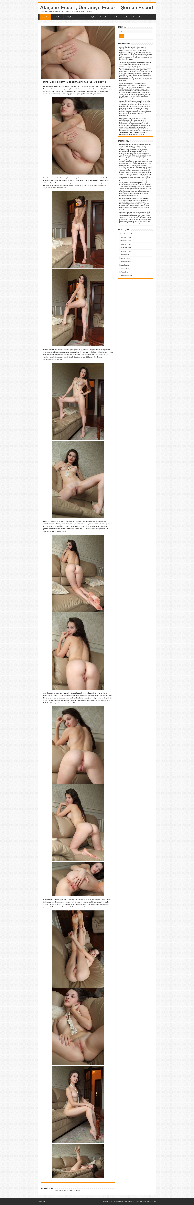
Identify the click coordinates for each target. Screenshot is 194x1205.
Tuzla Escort (126, 17)
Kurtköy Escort (92, 17)
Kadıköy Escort (69, 17)
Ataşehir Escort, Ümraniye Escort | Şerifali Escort (96, 7)
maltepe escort (129, 1201)
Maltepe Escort (104, 17)
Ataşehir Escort (57, 17)
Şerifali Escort (125, 268)
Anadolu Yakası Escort (128, 234)
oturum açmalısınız (75, 1190)
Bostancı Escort (126, 241)
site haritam (42, 1201)
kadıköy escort (118, 1201)
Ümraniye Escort (138, 17)
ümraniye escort (150, 1201)
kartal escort (140, 1201)
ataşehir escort (108, 1201)
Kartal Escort (82, 17)
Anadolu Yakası (45, 17)
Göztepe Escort (126, 248)
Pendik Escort (116, 17)
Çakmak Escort (126, 244)
